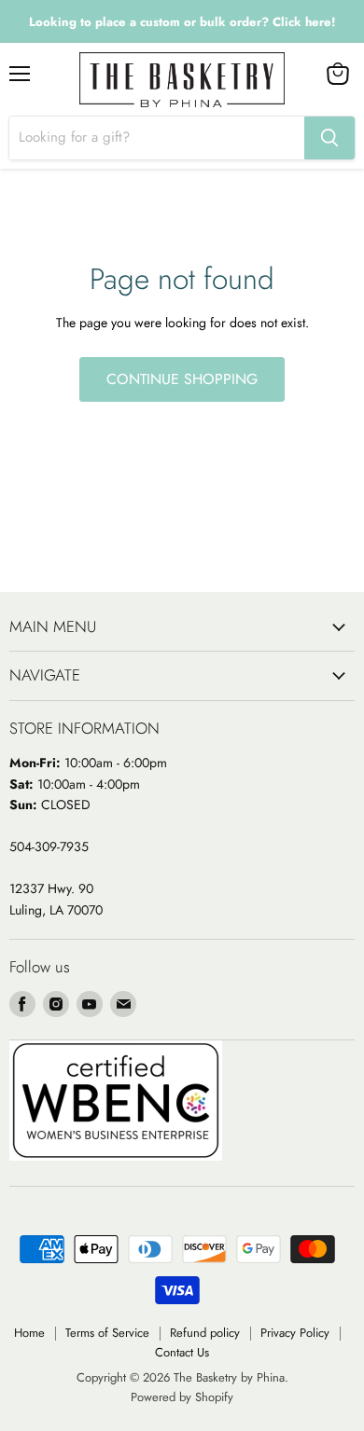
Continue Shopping (182, 379)
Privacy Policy (294, 1333)
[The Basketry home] (182, 79)
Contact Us (182, 1352)
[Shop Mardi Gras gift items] (182, 22)
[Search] (329, 138)
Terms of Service (107, 1333)
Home (29, 1333)
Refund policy (205, 1333)
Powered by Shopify (182, 1397)
